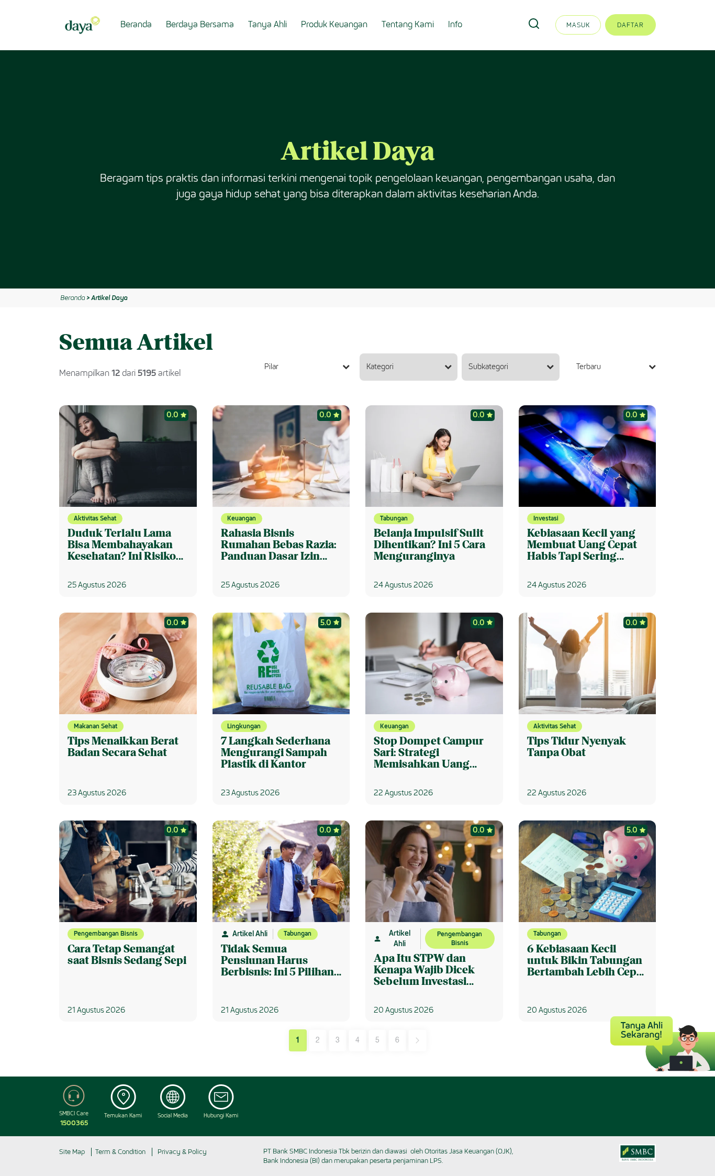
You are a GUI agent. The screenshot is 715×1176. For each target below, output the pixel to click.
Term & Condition (120, 1152)
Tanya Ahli (267, 24)
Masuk (578, 25)
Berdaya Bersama (200, 24)
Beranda (136, 24)
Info (455, 24)
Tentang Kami (408, 24)
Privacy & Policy (182, 1152)
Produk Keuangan (334, 24)
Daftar (630, 25)
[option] (357, 169)
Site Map (72, 1152)
